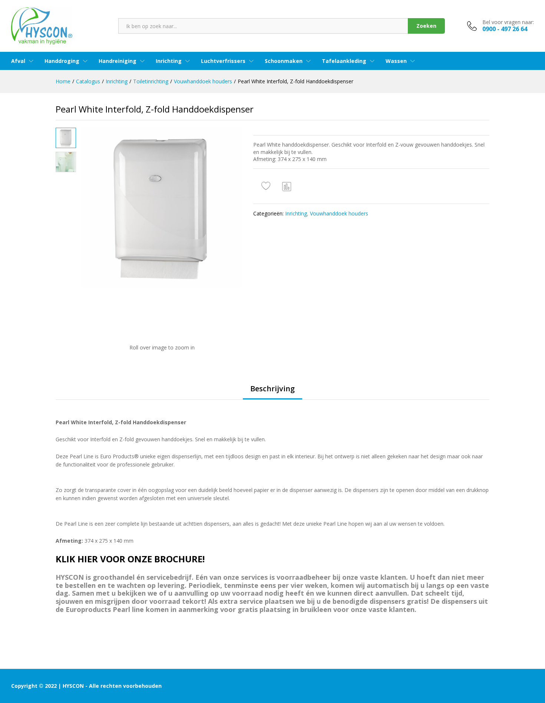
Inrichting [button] (169, 61)
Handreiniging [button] (117, 61)
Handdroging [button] (61, 61)
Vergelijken (287, 186)
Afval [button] (18, 61)
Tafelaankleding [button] (344, 61)
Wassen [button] (396, 61)
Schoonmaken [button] (284, 61)
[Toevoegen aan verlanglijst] (267, 186)
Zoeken (426, 25)
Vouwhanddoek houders (339, 213)
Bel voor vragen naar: (508, 22)
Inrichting (296, 213)
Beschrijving (272, 388)
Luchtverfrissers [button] (223, 61)
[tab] (272, 392)
